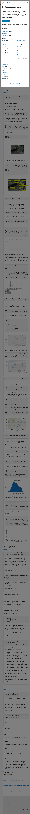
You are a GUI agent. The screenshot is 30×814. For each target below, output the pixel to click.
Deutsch (19, 52)
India (3, 66)
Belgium (3, 40)
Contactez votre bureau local (15, 83)
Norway (17, 42)
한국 (3, 78)
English (18, 54)
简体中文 (5, 72)
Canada (3, 33)
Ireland (3, 52)
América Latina (5, 31)
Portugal (18, 46)
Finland (3, 48)
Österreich (18, 44)
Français (19, 56)
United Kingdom (19, 58)
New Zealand (4, 68)
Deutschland (4, 44)
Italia (3, 54)
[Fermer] (28, 3)
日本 (3, 76)
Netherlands (18, 40)
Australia (4, 64)
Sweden (17, 48)
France (3, 50)
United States (5, 35)
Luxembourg (4, 56)
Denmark (4, 42)
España (3, 46)
